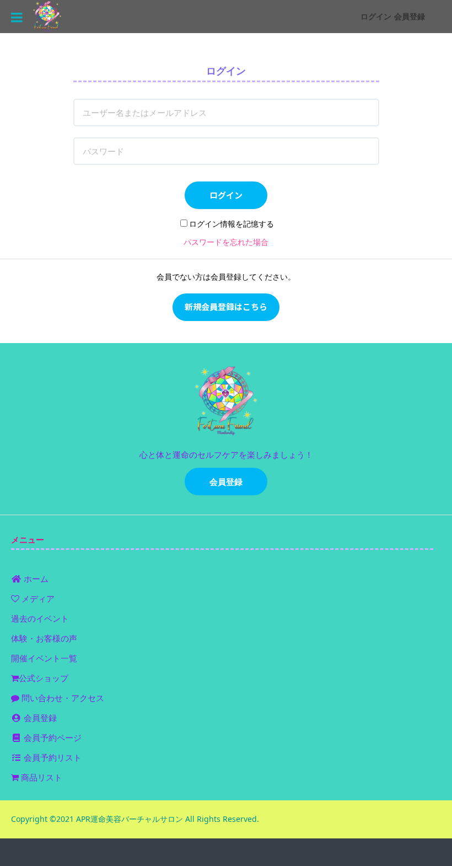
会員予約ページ (51, 737)
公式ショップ (43, 677)
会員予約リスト (51, 757)
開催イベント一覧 (44, 658)
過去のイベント (40, 618)
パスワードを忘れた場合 (226, 242)
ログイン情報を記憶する (231, 223)
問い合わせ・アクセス (61, 697)
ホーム (35, 578)
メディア (37, 598)
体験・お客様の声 (44, 638)
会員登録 (409, 16)
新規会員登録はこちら (226, 306)
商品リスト (40, 777)
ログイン (375, 16)
